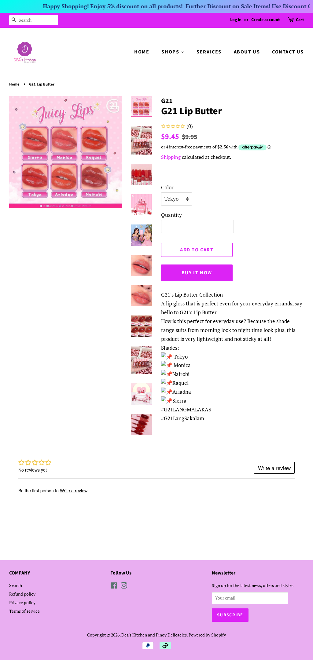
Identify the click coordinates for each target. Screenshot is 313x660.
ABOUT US (247, 52)
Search (15, 585)
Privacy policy (22, 602)
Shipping (171, 157)
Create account (265, 20)
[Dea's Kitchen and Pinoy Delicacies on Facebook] (113, 586)
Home (14, 84)
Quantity (171, 214)
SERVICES (209, 52)
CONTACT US (288, 52)
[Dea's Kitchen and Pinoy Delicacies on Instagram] (123, 586)
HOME (141, 52)
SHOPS (171, 52)
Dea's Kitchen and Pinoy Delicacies (154, 635)
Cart (300, 20)
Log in (235, 20)
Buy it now (197, 272)
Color (167, 187)
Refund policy (22, 594)
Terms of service (24, 611)
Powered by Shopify (207, 635)
